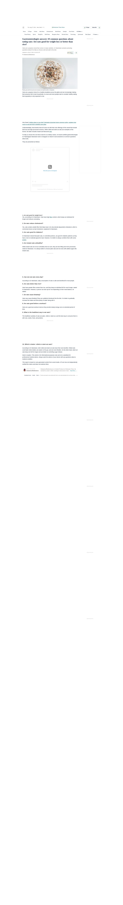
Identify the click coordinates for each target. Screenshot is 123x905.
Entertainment (50, 31)
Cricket (35, 31)
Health (33, 375)
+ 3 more (95, 34)
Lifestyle (65, 31)
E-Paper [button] (87, 27)
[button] (23, 27)
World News (58, 31)
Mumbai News (65, 34)
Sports (34, 34)
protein (24, 240)
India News (41, 31)
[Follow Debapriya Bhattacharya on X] (36, 54)
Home (24, 31)
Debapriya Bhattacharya (29, 54)
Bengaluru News (56, 34)
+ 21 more (78, 31)
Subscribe (94, 27)
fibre (51, 217)
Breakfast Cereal (27, 375)
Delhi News (47, 34)
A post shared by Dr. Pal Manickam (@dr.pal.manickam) (50, 189)
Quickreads (80, 34)
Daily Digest (88, 34)
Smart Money (27, 34)
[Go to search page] (26, 27)
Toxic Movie (71, 31)
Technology (73, 34)
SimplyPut (40, 34)
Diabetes (38, 375)
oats (50, 131)
